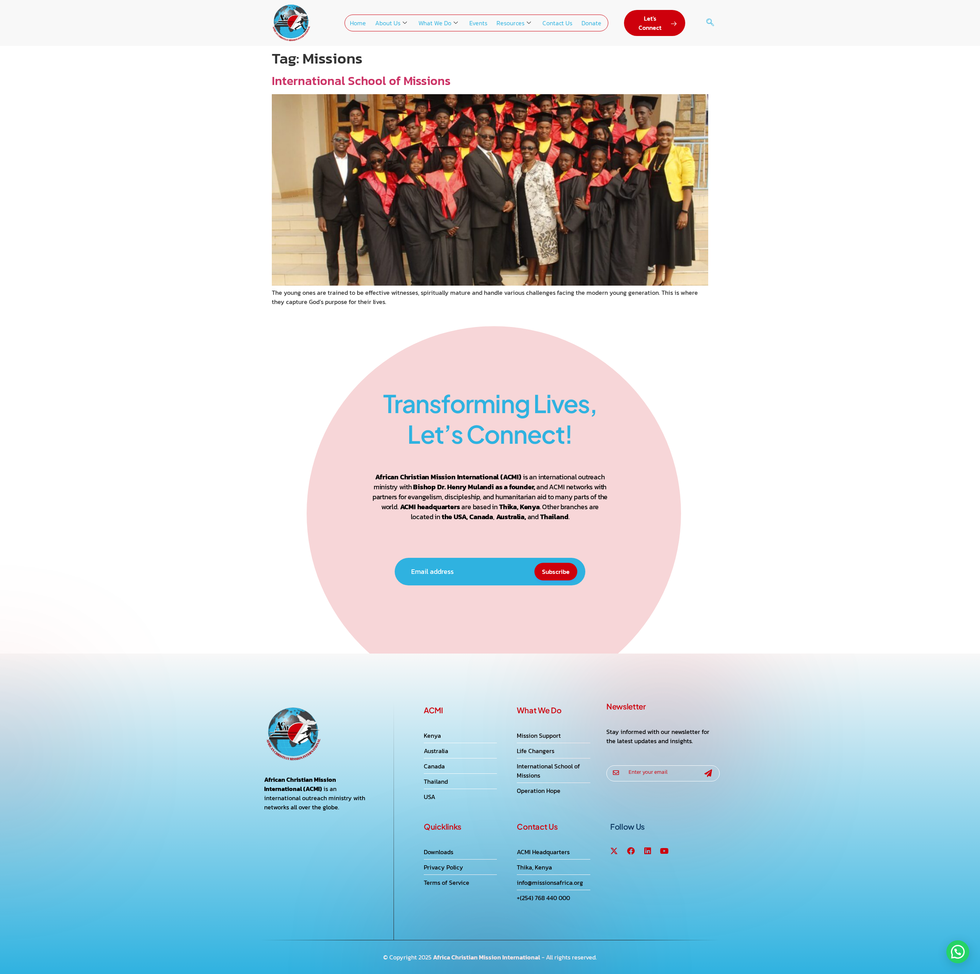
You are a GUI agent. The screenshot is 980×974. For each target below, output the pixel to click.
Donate (591, 23)
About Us (387, 23)
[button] (710, 23)
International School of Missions (361, 81)
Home (358, 23)
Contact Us (557, 23)
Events (478, 23)
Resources (510, 23)
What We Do (434, 23)
